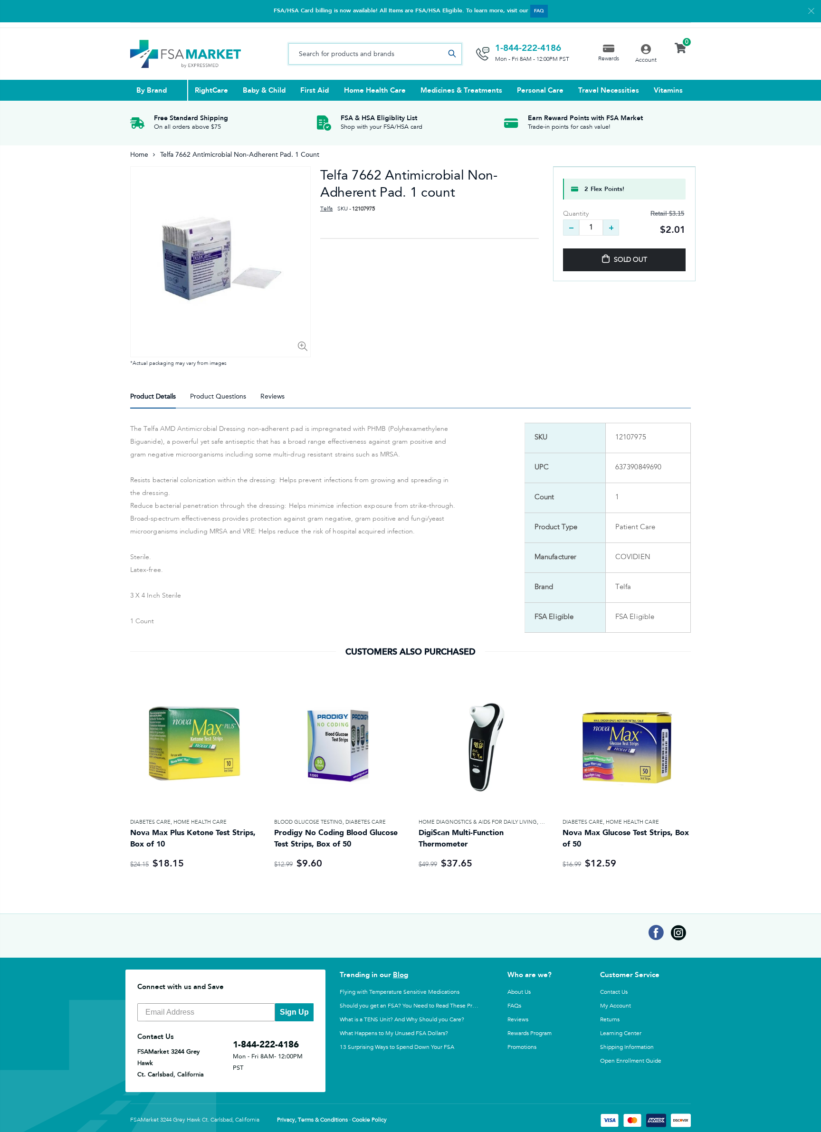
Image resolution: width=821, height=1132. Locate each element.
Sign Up (294, 1012)
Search (452, 54)
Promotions (521, 1047)
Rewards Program (529, 1033)
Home (139, 155)
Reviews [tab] (272, 396)
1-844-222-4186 (528, 48)
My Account (615, 1005)
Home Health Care (200, 822)
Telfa (326, 209)
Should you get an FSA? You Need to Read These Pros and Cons (421, 1005)
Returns (610, 1019)
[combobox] (375, 54)
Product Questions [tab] (218, 396)
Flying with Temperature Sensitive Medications (399, 992)
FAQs (514, 1005)
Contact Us (614, 992)
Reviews (517, 1019)
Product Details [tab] (153, 396)
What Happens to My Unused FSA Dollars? (394, 1033)
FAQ (539, 11)
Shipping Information (627, 1047)
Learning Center (620, 1033)
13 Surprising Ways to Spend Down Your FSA (397, 1047)
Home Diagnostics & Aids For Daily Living (478, 822)
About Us (519, 992)
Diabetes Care (150, 822)
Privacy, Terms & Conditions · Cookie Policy (332, 1120)
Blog (400, 975)
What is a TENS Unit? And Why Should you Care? (402, 1019)
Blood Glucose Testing (308, 822)
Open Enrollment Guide (630, 1061)
